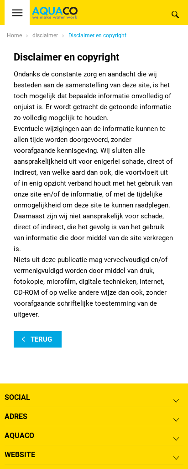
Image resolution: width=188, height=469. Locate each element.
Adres (16, 416)
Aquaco (19, 435)
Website (20, 454)
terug (41, 339)
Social (17, 397)
